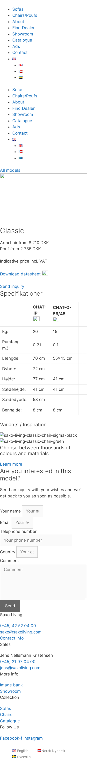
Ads (16, 46)
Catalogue (22, 40)
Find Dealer (23, 27)
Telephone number (18, 531)
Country (8, 551)
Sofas (17, 9)
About (18, 21)
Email (6, 522)
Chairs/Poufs (24, 15)
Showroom (22, 34)
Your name (11, 511)
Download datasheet (20, 274)
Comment (9, 560)
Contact (20, 52)
